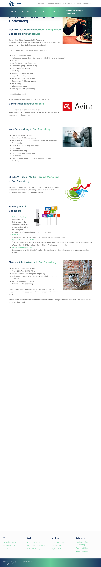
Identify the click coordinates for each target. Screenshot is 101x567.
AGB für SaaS (31, 562)
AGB (25, 562)
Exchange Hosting (19, 217)
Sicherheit (6, 549)
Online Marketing (33, 549)
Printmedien (56, 545)
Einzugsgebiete (7, 564)
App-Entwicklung (82, 551)
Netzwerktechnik (9, 545)
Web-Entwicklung (33, 542)
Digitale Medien (57, 549)
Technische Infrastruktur (36, 545)
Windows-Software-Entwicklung (83, 543)
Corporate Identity (58, 542)
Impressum (15, 564)
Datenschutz (19, 562)
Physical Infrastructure (11, 542)
